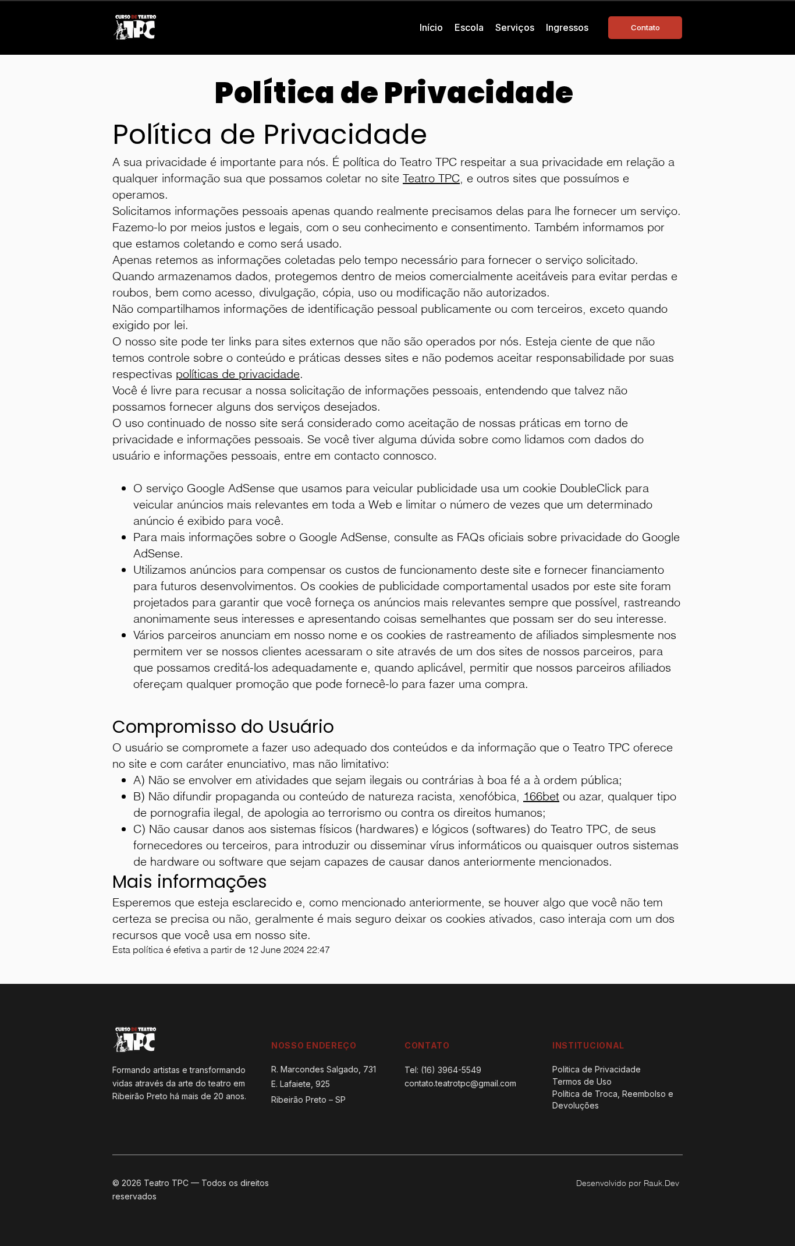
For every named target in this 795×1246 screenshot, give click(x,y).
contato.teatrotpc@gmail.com (460, 1083)
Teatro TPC (431, 178)
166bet (541, 796)
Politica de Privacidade (596, 1069)
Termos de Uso (582, 1081)
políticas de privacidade (238, 373)
